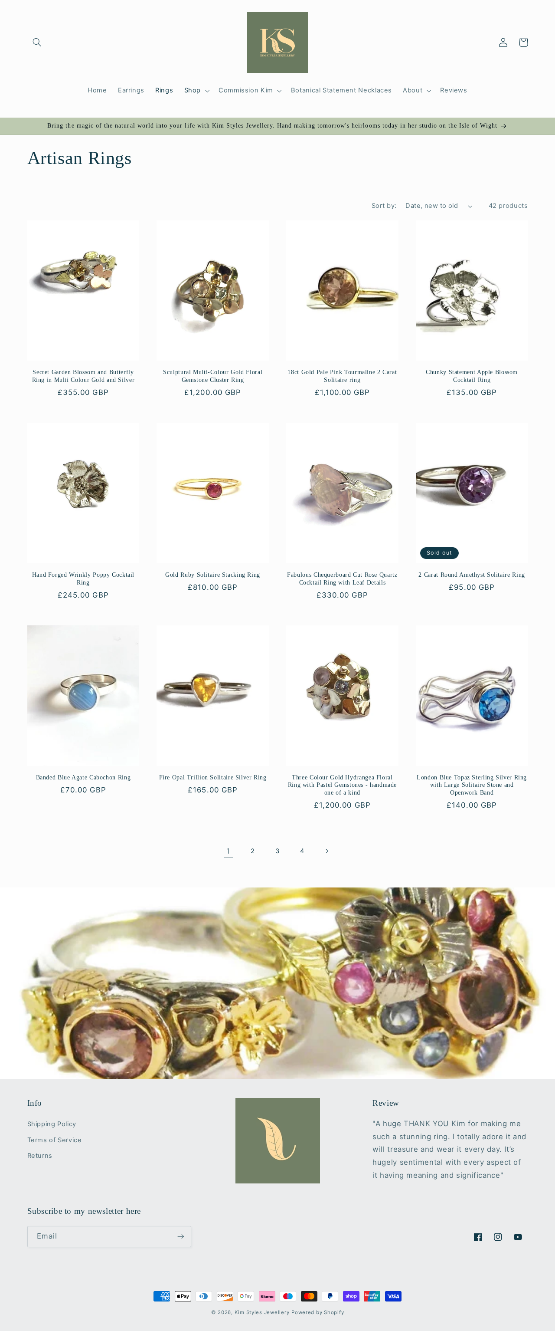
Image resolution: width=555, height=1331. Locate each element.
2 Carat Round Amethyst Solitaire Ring (471, 575)
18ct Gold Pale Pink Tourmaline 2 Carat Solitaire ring (342, 376)
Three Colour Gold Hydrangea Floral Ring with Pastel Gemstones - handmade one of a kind (342, 785)
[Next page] (326, 851)
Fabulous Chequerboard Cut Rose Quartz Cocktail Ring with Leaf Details (342, 579)
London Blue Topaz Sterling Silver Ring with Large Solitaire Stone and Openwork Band (472, 785)
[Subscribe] (180, 1236)
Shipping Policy (51, 1124)
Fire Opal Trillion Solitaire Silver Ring (213, 777)
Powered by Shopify (317, 1312)
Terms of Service (54, 1140)
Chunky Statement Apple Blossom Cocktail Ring (472, 376)
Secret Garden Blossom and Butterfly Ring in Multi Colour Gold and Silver (83, 376)
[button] (37, 43)
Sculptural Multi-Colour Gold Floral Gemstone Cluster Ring (212, 376)
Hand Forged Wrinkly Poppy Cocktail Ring (83, 579)
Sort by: (384, 206)
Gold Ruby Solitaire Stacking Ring (212, 575)
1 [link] (228, 851)
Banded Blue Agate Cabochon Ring (83, 777)
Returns (39, 1156)
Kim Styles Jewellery (262, 1312)
